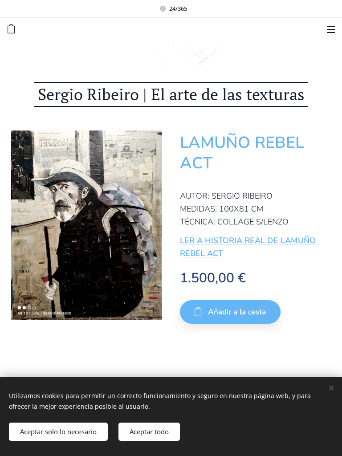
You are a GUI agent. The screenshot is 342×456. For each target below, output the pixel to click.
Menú (331, 29)
